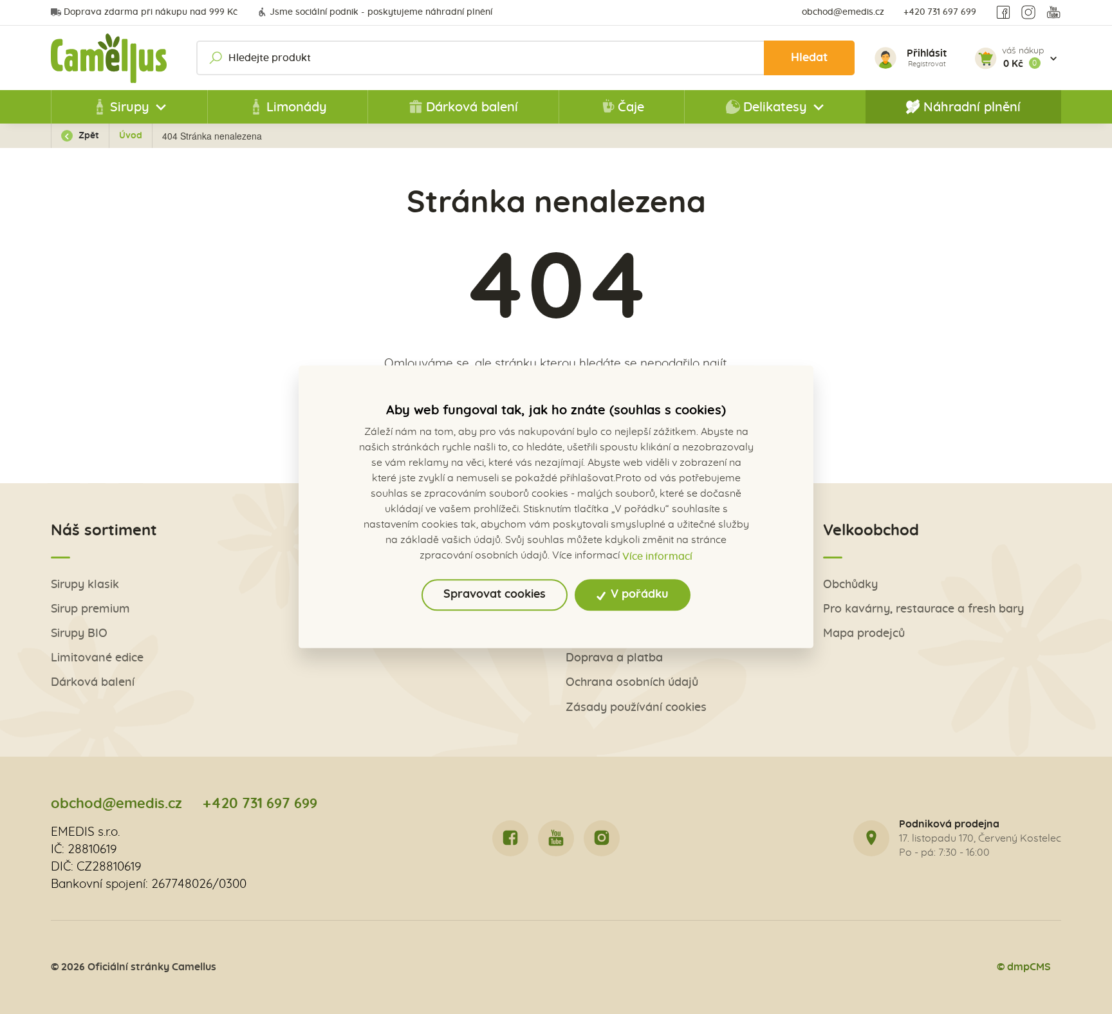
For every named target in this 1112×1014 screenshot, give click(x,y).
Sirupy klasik (85, 584)
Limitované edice (97, 658)
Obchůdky (850, 584)
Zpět (87, 135)
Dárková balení (472, 107)
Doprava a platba (614, 658)
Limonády (296, 107)
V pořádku (638, 595)
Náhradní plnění (972, 107)
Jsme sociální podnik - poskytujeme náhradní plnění (381, 12)
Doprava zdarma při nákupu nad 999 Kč (150, 12)
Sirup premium (90, 609)
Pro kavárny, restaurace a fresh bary (923, 609)
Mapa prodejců (864, 633)
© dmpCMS (1024, 967)
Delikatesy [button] (775, 107)
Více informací (657, 556)
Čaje (631, 107)
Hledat (809, 57)
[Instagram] (1028, 13)
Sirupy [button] (129, 107)
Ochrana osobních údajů (632, 682)
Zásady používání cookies (636, 707)
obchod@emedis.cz (843, 12)
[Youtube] (1053, 13)
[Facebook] (1003, 13)
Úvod (130, 135)
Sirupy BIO (79, 633)
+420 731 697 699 (940, 12)
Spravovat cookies (494, 595)
